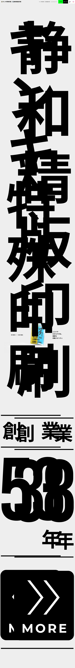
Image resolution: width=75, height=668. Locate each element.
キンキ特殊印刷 (41, 1)
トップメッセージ (54, 1)
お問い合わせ (65, 1)
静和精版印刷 (47, 1)
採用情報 (60, 1)
